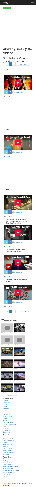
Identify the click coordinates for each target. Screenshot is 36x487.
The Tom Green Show (9, 424)
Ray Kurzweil (7, 474)
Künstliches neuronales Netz (11, 470)
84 (25, 64)
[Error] (19, 328)
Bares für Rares (7, 417)
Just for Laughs (7, 448)
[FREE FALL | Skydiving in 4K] (19, 364)
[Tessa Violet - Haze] (7, 364)
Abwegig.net (6, 2)
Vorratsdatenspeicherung (10, 467)
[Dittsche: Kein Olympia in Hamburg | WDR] (7, 340)
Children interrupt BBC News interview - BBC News (16, 250)
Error (7, 70)
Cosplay (5, 418)
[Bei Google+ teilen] (17, 92)
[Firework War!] (19, 376)
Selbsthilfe (6, 454)
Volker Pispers (7, 450)
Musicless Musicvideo (9, 472)
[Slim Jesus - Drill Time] (19, 388)
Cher (4, 459)
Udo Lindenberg (8, 422)
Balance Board (7, 463)
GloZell (5, 443)
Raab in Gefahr (7, 444)
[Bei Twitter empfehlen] (6, 92)
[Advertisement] (18, 27)
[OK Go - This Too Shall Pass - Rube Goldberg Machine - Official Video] (7, 388)
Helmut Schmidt (7, 437)
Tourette (5, 476)
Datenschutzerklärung (9, 483)
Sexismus (6, 428)
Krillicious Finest (8, 439)
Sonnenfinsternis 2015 (10, 468)
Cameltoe (6, 426)
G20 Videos (6, 415)
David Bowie (6, 432)
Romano (5, 446)
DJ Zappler (6, 461)
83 (21, 64)
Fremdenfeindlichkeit (9, 452)
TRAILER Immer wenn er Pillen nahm (16, 280)
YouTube (5, 406)
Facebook (6, 404)
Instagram (6, 408)
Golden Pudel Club (8, 465)
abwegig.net (13, 395)
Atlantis (5, 420)
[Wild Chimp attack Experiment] (7, 328)
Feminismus (6, 430)
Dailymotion (6, 402)
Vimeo (5, 410)
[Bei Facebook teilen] (10, 92)
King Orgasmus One (9, 441)
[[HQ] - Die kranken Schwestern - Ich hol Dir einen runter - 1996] (19, 340)
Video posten (6, 8)
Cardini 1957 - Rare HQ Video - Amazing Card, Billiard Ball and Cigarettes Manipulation (16, 221)
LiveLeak (5, 400)
